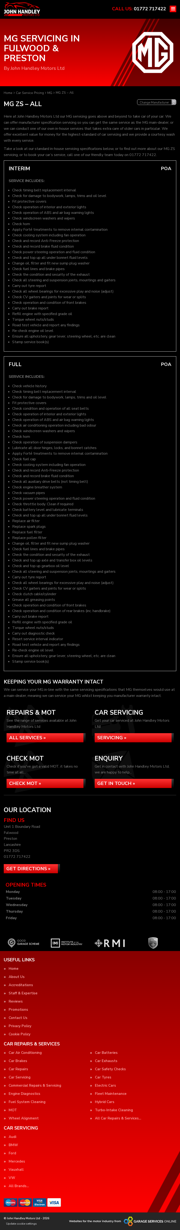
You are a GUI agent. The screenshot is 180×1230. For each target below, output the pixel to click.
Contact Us (18, 1018)
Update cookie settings (21, 1224)
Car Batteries (106, 1053)
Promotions (18, 1009)
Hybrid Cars (104, 1102)
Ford (12, 1153)
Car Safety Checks (110, 1069)
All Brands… (19, 1186)
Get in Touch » (116, 783)
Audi (12, 1137)
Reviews (16, 1001)
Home (14, 968)
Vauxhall (16, 1169)
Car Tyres (103, 1077)
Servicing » (111, 738)
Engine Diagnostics (24, 1094)
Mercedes (17, 1161)
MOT (13, 1110)
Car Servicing (19, 1077)
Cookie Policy (19, 1034)
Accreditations (21, 985)
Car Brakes (18, 1061)
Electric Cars (105, 1085)
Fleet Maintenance (111, 1094)
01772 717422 (139, 9)
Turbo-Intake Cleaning (114, 1110)
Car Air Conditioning (25, 1053)
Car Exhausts (106, 1061)
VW (12, 1178)
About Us (17, 977)
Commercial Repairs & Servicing (35, 1085)
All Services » (27, 738)
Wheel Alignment (24, 1118)
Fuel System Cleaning (27, 1102)
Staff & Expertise (23, 993)
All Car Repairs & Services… (118, 1118)
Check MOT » (25, 783)
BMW (13, 1145)
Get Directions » (28, 869)
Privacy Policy (20, 1026)
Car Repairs (18, 1069)
